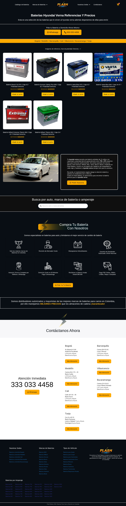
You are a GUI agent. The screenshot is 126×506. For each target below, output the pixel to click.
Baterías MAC (43, 452)
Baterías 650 (18, 484)
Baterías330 (9, 484)
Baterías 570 (9, 491)
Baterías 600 (9, 494)
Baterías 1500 (58, 484)
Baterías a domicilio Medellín (17, 454)
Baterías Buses (67, 464)
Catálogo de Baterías (22, 4)
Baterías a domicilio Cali (15, 457)
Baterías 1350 (48, 496)
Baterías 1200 (48, 489)
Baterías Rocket (43, 466)
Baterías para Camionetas (70, 457)
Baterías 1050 (38, 496)
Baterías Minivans (68, 461)
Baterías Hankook (44, 471)
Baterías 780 (28, 486)
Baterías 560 (9, 489)
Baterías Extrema (44, 464)
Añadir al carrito (17, 94)
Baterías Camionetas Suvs (70, 459)
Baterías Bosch (43, 459)
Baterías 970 (38, 491)
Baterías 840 (28, 494)
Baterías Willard (43, 454)
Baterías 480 (9, 486)
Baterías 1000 (38, 494)
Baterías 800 (28, 489)
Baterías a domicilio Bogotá (16, 452)
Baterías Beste (43, 474)
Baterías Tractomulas (69, 469)
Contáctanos (98, 4)
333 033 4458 (32, 384)
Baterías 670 (18, 489)
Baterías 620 (9, 496)
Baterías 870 (38, 484)
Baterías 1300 (48, 494)
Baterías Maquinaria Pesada (71, 471)
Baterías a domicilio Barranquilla (18, 459)
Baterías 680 (18, 491)
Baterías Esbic (43, 469)
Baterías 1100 (48, 484)
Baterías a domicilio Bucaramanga (18, 461)
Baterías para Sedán (69, 452)
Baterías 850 (28, 496)
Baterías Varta (43, 461)
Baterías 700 (18, 494)
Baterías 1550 (58, 486)
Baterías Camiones (68, 466)
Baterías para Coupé (69, 454)
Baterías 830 (28, 491)
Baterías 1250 (48, 491)
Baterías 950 (38, 489)
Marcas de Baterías (39, 4)
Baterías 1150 (48, 486)
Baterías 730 (18, 496)
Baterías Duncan (43, 457)
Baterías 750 (28, 484)
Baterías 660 (18, 486)
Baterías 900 (38, 486)
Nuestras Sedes (83, 4)
